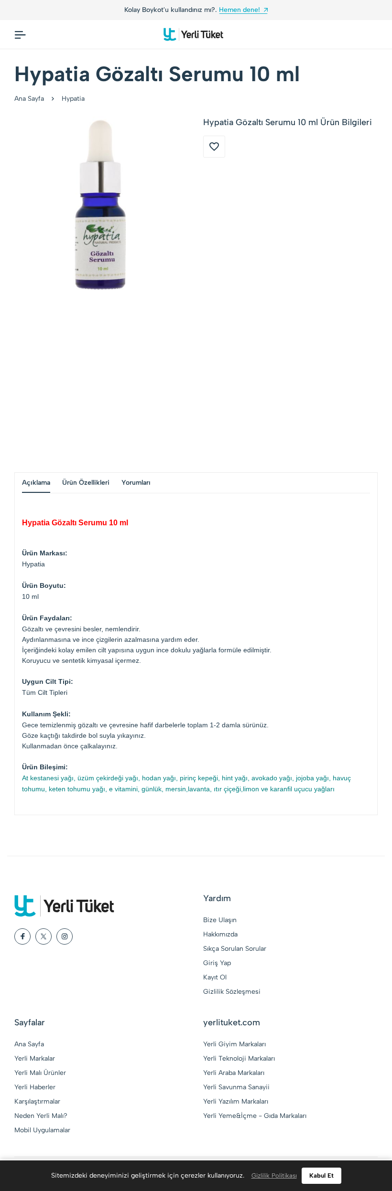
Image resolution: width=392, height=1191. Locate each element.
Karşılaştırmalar (37, 1101)
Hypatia (73, 99)
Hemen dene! (239, 10)
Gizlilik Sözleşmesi (232, 992)
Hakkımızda (220, 934)
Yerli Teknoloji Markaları (239, 1058)
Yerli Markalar (34, 1058)
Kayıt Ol (215, 977)
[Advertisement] (196, 381)
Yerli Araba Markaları (233, 1073)
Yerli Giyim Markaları (234, 1044)
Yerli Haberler (34, 1087)
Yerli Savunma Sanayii (236, 1087)
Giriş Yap (217, 963)
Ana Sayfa (29, 99)
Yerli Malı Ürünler (40, 1073)
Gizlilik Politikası (274, 1175)
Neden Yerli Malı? (40, 1116)
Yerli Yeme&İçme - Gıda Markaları (254, 1116)
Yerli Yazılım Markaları (235, 1101)
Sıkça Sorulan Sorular (234, 949)
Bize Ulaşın (220, 920)
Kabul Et (321, 1175)
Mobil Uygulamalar (42, 1130)
